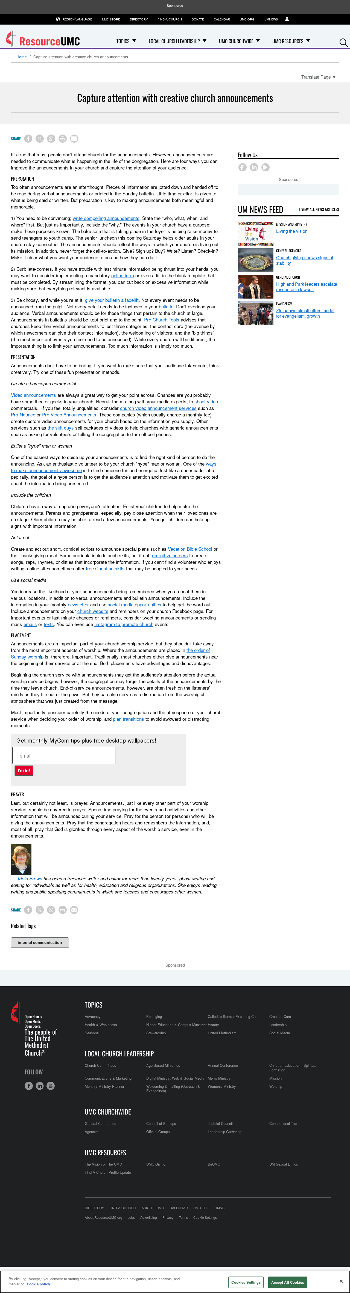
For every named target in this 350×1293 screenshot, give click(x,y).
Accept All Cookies (287, 1282)
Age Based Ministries (163, 1065)
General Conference (100, 1123)
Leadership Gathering (224, 1131)
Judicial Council (220, 1123)
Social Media (279, 1032)
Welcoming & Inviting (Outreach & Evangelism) (173, 1088)
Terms (183, 1217)
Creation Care (280, 1016)
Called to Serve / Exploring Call (232, 1016)
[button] (344, 41)
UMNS (219, 1208)
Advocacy (93, 1016)
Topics (93, 1004)
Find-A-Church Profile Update (108, 1172)
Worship (275, 1086)
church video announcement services (158, 407)
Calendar (222, 19)
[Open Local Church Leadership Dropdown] (204, 41)
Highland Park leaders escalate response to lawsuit (306, 287)
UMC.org (247, 19)
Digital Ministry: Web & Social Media (175, 1078)
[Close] (341, 1281)
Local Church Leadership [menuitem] (174, 40)
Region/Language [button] (77, 19)
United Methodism (222, 1032)
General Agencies (288, 250)
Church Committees (100, 1065)
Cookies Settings (246, 1282)
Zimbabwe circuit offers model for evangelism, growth (305, 313)
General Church (288, 277)
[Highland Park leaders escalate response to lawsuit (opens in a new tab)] (255, 287)
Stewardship (156, 1032)
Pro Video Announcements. (70, 414)
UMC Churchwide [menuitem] (236, 40)
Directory (139, 19)
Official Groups (158, 1131)
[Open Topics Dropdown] (134, 41)
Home (21, 57)
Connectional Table (284, 1123)
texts (49, 624)
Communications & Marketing (108, 1078)
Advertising (148, 1217)
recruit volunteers (170, 555)
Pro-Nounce (23, 414)
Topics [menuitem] (123, 40)
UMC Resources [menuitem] (288, 40)
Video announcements (33, 394)
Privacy (167, 1217)
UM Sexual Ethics (283, 1164)
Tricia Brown (29, 878)
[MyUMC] (288, 19)
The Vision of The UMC (103, 1164)
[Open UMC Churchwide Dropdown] (258, 41)
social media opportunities (134, 604)
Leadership (278, 1024)
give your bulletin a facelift (112, 299)
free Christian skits (105, 568)
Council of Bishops (161, 1123)
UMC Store (111, 19)
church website (92, 610)
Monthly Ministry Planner (104, 1086)
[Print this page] (63, 139)
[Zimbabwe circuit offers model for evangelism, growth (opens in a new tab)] (255, 313)
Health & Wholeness (101, 1024)
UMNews (271, 19)
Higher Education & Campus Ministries (177, 1024)
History (213, 1024)
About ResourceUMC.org (103, 1217)
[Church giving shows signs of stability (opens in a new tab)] (255, 260)
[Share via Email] (74, 139)
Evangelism (284, 303)
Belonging (154, 1016)
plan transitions (128, 718)
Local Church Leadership (119, 1053)
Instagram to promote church (123, 624)
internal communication (40, 942)
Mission (275, 1078)
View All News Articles (320, 209)
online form (122, 275)
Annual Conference (223, 1065)
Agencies (92, 1131)
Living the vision (292, 231)
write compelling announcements (106, 217)
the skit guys (61, 427)
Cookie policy (38, 1283)
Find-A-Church (170, 19)
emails (30, 624)
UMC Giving (155, 1164)
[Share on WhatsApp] (51, 139)
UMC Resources (105, 1152)
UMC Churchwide (108, 1111)
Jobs (131, 1217)
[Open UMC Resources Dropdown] (308, 41)
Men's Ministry (219, 1078)
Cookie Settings (205, 1217)
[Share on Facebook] (28, 139)
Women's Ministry (222, 1086)
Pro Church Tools (161, 319)
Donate (198, 19)
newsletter (78, 604)
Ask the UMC (153, 1208)
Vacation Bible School (190, 548)
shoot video (206, 401)
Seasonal (92, 1032)
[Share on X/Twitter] (40, 139)
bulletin (166, 306)
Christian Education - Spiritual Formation (292, 1067)
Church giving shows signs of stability (304, 260)
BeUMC (214, 1164)
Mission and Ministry (291, 224)
